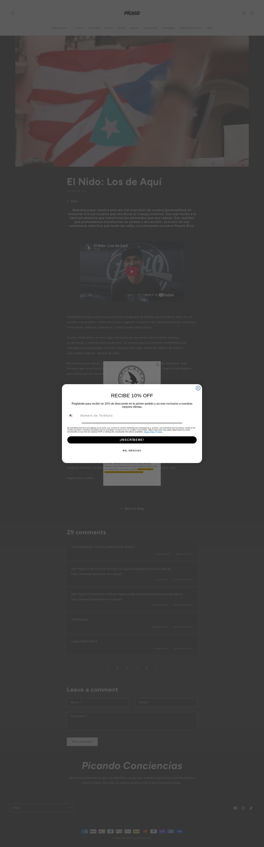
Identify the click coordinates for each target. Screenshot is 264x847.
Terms (159, 432)
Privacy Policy (149, 432)
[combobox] (73, 415)
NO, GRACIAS (132, 450)
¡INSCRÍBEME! (132, 439)
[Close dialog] (198, 388)
